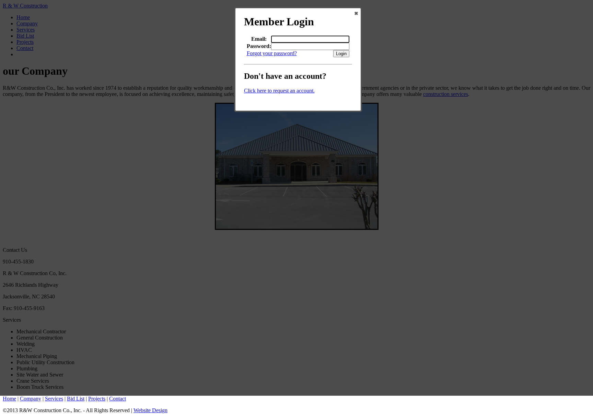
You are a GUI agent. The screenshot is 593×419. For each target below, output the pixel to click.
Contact (117, 399)
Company (30, 399)
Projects (96, 399)
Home (9, 399)
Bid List (75, 399)
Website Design (150, 410)
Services (54, 399)
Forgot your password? (272, 53)
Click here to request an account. (279, 91)
